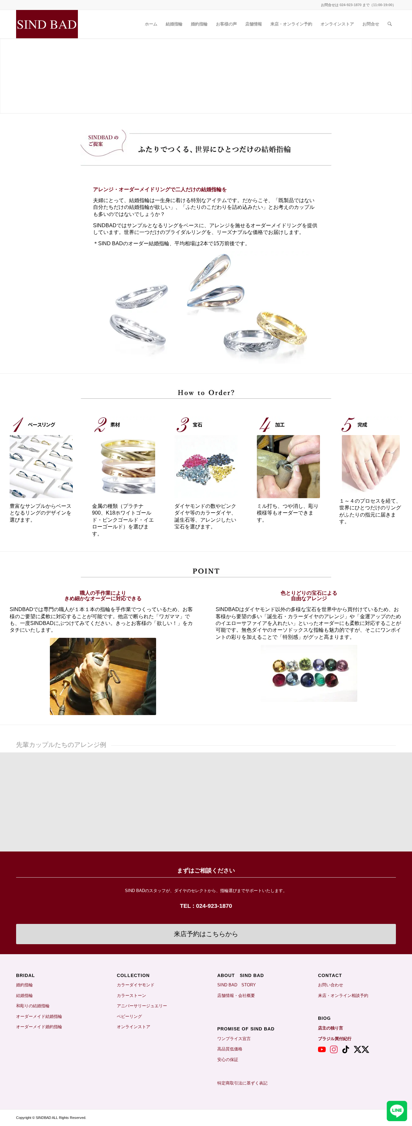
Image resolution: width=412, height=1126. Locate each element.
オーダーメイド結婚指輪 (39, 1016)
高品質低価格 (229, 1049)
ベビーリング (129, 1016)
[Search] (389, 24)
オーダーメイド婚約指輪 (39, 1026)
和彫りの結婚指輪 (33, 1005)
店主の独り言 (330, 1028)
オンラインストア (133, 1026)
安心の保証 (227, 1059)
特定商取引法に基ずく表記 (242, 1083)
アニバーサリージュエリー (142, 1005)
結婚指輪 (26, 995)
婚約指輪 (24, 984)
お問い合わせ (330, 984)
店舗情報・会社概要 (236, 995)
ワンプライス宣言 (234, 1038)
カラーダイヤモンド (135, 984)
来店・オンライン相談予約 (343, 995)
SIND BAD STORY (236, 984)
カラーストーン (131, 995)
